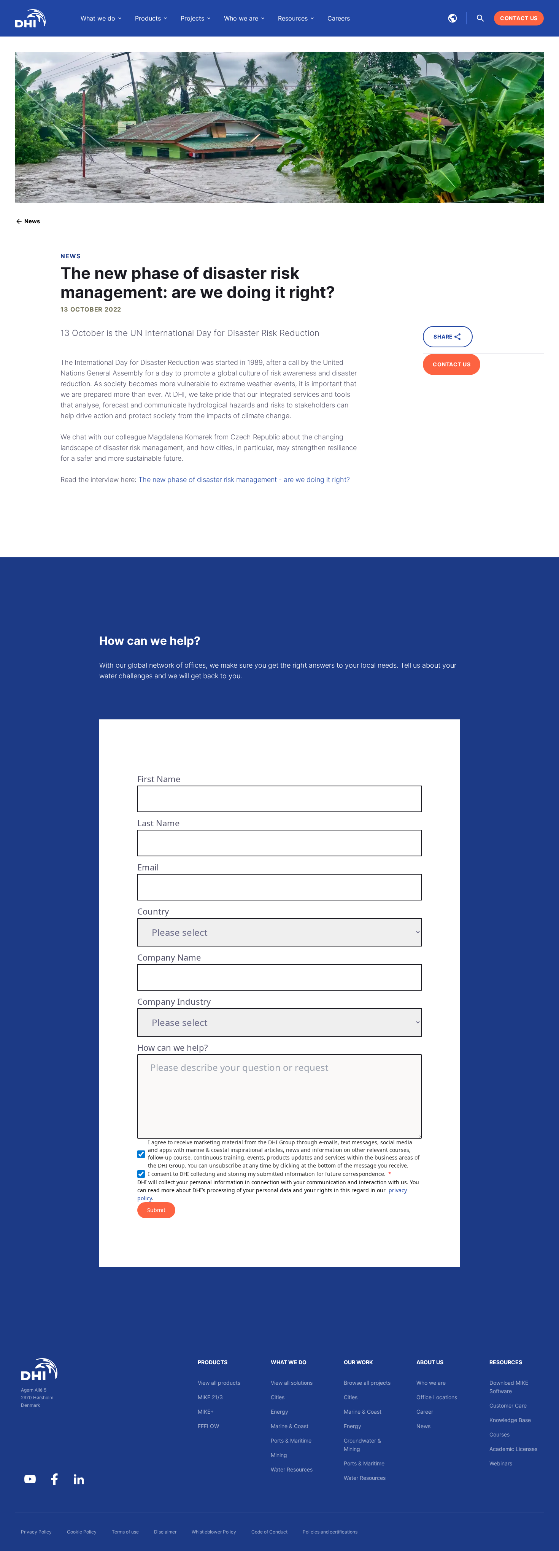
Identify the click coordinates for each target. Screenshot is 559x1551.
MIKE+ (206, 1411)
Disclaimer (165, 1532)
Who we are (431, 1382)
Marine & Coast (289, 1426)
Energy (279, 1411)
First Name (158, 778)
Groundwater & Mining (362, 1444)
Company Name (169, 957)
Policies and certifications (330, 1532)
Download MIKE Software (508, 1386)
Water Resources (292, 1469)
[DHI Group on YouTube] (30, 1479)
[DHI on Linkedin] (79, 1479)
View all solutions (292, 1382)
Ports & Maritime (291, 1440)
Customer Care (508, 1405)
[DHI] (54, 1369)
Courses (499, 1434)
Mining (279, 1455)
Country (153, 911)
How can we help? (172, 1047)
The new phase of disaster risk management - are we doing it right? (244, 480)
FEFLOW (208, 1426)
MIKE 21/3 (210, 1397)
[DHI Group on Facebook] (54, 1479)
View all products (219, 1382)
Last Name (158, 823)
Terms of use (125, 1532)
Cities (277, 1397)
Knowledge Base (510, 1420)
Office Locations (436, 1397)
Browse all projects (367, 1382)
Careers (338, 18)
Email (148, 867)
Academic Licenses (513, 1449)
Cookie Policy (82, 1532)
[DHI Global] (30, 18)
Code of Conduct (269, 1532)
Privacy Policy (36, 1532)
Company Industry (174, 1001)
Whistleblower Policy (214, 1532)
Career (424, 1411)
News (423, 1426)
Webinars (500, 1463)
